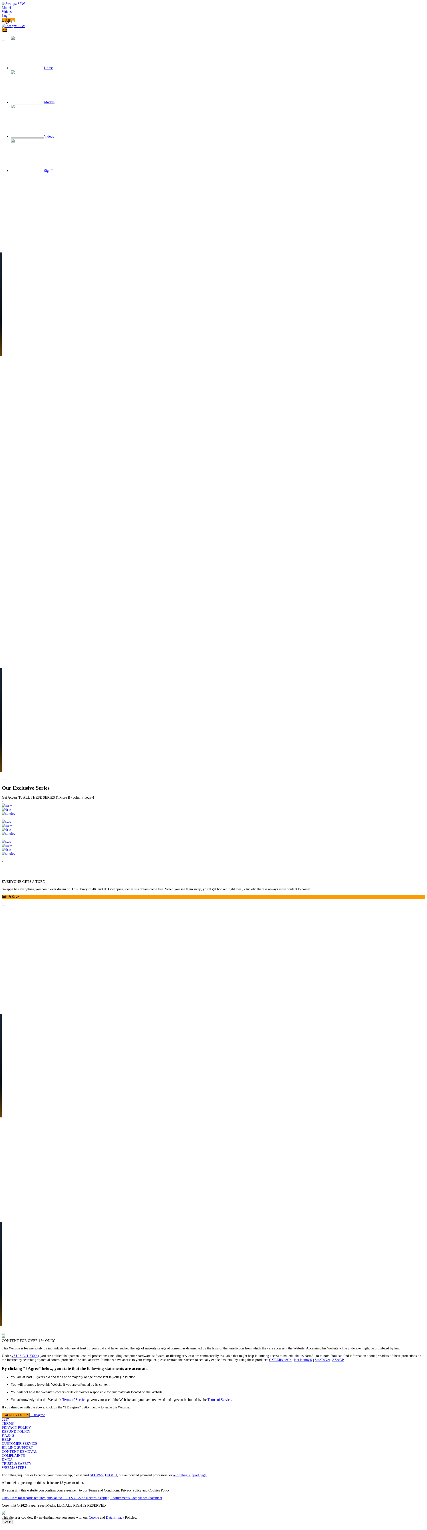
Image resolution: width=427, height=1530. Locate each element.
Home (48, 68)
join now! (8, 20)
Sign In (49, 171)
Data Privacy (115, 1517)
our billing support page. (190, 1475)
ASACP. (338, 1360)
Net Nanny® (303, 1360)
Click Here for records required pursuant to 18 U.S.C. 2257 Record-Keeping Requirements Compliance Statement (82, 1498)
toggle (6, 22)
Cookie (94, 1517)
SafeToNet (322, 1360)
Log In (6, 16)
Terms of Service (74, 1400)
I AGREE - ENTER (16, 1415)
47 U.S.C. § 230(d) (25, 1356)
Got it (7, 1522)
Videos (7, 12)
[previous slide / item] (3, 40)
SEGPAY (96, 1475)
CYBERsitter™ (280, 1360)
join (4, 30)
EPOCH (111, 1475)
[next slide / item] (3, 779)
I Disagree (37, 1415)
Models (7, 8)
